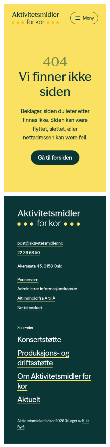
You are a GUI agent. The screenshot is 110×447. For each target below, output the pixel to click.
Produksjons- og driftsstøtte (43, 358)
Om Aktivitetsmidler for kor (54, 381)
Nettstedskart (29, 307)
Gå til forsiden (55, 157)
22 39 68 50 (28, 252)
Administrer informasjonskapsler (47, 288)
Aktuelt (28, 399)
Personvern (27, 279)
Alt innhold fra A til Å (36, 298)
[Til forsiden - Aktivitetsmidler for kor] (35, 18)
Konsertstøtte (39, 339)
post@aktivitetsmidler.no (40, 243)
